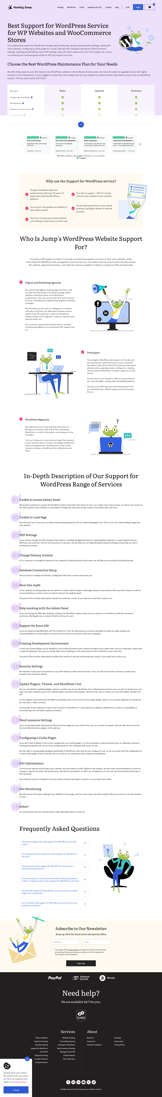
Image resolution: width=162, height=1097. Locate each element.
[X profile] (89, 1082)
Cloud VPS (44, 1052)
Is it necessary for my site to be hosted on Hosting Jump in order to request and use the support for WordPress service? (50, 879)
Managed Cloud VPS (67, 1052)
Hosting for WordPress (66, 1045)
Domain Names (69, 1055)
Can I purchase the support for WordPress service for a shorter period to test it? (48, 867)
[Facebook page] (68, 1082)
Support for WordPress (39, 1048)
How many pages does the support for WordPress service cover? (49, 843)
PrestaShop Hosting (67, 1041)
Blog (117, 7)
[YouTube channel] (83, 1082)
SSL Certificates (69, 1059)
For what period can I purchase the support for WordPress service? (49, 855)
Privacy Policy (73, 949)
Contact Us (91, 1041)
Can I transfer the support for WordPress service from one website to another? (49, 904)
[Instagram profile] (73, 1082)
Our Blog (117, 1038)
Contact (108, 7)
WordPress (71, 7)
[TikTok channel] (94, 1082)
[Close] (27, 1058)
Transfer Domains (41, 1059)
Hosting (60, 7)
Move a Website (42, 1038)
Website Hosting (68, 1038)
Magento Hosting (41, 1055)
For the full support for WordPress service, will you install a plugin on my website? (50, 892)
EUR (127, 7)
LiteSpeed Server (41, 1062)
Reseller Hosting (41, 1045)
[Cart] (149, 7)
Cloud (81, 7)
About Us (90, 1038)
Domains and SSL (95, 7)
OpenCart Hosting (41, 1041)
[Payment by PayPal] (54, 978)
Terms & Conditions (94, 1045)
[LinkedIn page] (78, 1082)
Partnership (118, 1041)
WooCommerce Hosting (66, 1048)
